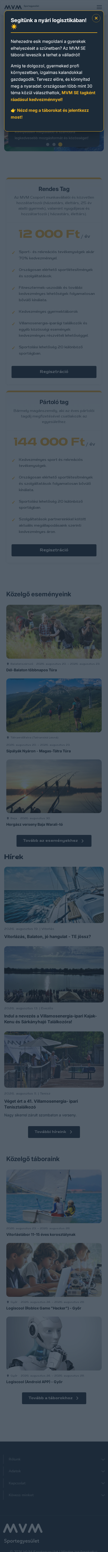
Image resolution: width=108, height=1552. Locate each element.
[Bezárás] (96, 18)
